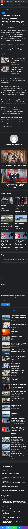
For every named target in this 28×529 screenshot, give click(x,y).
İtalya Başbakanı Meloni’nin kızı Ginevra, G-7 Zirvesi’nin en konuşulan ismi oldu (20, 208)
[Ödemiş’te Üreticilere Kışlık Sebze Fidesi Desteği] (6, 345)
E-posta (3, 284)
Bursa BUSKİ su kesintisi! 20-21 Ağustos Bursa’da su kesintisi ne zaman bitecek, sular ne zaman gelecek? (6, 243)
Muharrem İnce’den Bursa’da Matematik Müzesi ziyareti (18, 324)
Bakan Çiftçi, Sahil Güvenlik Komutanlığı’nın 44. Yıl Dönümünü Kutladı (18, 69)
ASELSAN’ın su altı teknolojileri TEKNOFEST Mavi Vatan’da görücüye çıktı (17, 454)
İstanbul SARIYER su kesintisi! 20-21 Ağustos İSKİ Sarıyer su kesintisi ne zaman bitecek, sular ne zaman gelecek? (20, 243)
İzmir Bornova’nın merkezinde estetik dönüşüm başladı (16, 365)
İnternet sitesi (4, 290)
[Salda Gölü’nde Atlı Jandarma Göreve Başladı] (21, 218)
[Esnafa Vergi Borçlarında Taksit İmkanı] (6, 401)
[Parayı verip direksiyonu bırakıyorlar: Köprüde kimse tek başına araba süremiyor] (6, 447)
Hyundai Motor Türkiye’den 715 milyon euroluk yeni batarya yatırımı (7, 226)
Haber (9, 9)
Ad (2, 278)
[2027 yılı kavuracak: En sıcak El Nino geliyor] (6, 332)
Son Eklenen (14, 311)
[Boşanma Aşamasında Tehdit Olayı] (7, 200)
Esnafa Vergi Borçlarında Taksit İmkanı (17, 399)
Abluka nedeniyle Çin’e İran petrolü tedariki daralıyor (18, 350)
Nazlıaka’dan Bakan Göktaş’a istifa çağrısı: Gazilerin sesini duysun (17, 439)
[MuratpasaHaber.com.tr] (14, 4)
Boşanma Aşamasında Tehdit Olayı (6, 207)
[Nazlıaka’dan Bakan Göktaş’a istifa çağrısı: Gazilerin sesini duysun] (6, 439)
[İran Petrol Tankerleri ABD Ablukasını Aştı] (6, 414)
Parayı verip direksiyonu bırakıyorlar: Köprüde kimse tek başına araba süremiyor (18, 446)
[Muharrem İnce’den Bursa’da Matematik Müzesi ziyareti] (6, 325)
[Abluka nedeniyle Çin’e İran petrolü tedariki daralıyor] (6, 352)
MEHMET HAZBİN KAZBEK (9, 24)
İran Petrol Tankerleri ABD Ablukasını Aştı (18, 412)
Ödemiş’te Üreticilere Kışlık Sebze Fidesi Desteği (18, 343)
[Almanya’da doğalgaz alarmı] (6, 338)
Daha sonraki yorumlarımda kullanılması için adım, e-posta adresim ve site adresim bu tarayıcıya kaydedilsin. (14, 298)
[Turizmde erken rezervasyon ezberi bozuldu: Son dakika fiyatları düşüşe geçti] (6, 317)
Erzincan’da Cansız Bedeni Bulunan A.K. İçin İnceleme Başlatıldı (18, 60)
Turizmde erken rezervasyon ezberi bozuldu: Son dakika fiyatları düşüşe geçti (18, 317)
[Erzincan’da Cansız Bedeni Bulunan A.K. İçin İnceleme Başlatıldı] (5, 60)
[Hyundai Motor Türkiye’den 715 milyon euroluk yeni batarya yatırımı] (7, 218)
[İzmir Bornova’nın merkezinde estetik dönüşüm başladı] (6, 365)
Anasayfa (4, 9)
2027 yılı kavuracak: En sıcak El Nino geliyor (14, 1)
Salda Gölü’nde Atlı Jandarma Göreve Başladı (20, 225)
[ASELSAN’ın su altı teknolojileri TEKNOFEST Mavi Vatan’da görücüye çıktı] (6, 454)
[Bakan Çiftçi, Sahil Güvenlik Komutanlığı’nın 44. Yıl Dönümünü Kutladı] (5, 69)
